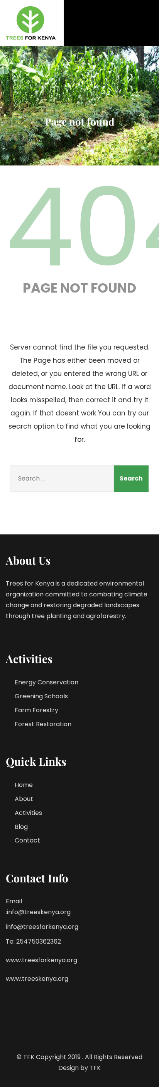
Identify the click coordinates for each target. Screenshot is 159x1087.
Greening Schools (41, 696)
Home (24, 784)
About (24, 798)
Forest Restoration (43, 724)
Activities (28, 812)
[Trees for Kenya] (32, 23)
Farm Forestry (36, 710)
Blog (21, 826)
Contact (27, 840)
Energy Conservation (46, 682)
